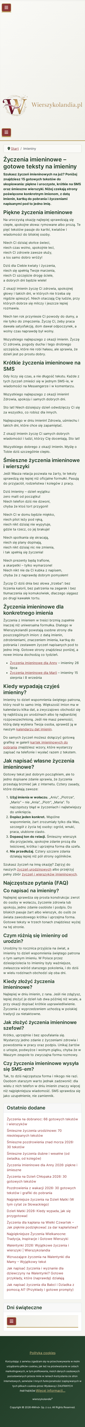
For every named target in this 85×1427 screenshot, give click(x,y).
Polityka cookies (42, 1353)
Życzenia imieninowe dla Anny (33, 663)
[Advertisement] (42, 50)
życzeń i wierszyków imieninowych (49, 874)
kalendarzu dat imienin (34, 729)
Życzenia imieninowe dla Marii (33, 673)
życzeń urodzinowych (34, 869)
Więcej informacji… (50, 1390)
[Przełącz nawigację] (6, 7)
